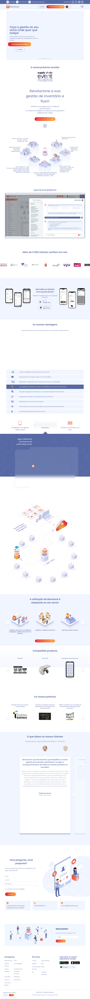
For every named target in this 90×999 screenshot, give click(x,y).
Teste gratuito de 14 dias (45, 119)
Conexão (41, 6)
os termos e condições (18, 889)
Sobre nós (6, 979)
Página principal (8, 960)
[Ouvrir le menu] (82, 6)
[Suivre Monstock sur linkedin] (73, 2)
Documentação (45, 960)
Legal (42, 966)
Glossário (34, 963)
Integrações (17, 976)
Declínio (5, 995)
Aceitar (11, 995)
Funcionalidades (18, 963)
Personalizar (7, 976)
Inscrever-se (60, 941)
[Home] (12, 7)
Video (20, 49)
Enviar (10, 894)
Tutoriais (34, 960)
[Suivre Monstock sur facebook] (76, 2)
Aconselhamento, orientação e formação (18, 971)
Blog (42, 963)
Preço (15, 960)
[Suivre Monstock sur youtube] (79, 2)
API (32, 972)
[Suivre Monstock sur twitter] (82, 2)
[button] (8, 623)
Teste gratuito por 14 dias (55, 6)
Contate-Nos (17, 979)
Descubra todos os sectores (44, 641)
